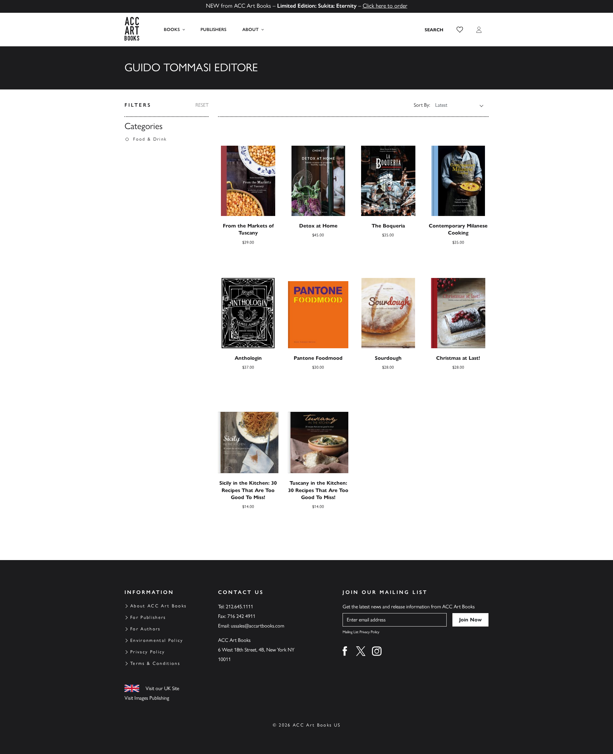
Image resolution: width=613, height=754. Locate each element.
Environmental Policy (156, 640)
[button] (459, 29)
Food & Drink (150, 139)
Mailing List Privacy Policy (361, 632)
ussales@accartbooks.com (257, 626)
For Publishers (148, 617)
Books (172, 29)
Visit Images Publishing (147, 698)
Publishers (213, 29)
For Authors (145, 629)
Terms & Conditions (155, 663)
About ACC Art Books (158, 606)
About (250, 29)
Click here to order (385, 5)
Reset (201, 105)
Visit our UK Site (162, 688)
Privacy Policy (147, 652)
